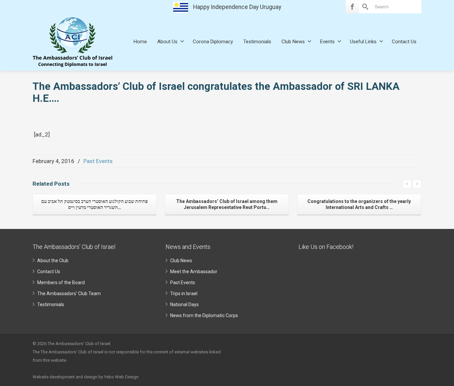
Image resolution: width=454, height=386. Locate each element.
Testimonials (257, 42)
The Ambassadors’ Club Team (69, 293)
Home (140, 42)
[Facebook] (352, 6)
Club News (293, 42)
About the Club (52, 260)
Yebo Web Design (121, 376)
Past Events (98, 161)
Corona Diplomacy (213, 42)
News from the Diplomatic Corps (204, 315)
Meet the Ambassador (193, 271)
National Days (184, 304)
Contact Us (404, 42)
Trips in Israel (183, 293)
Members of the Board (61, 282)
